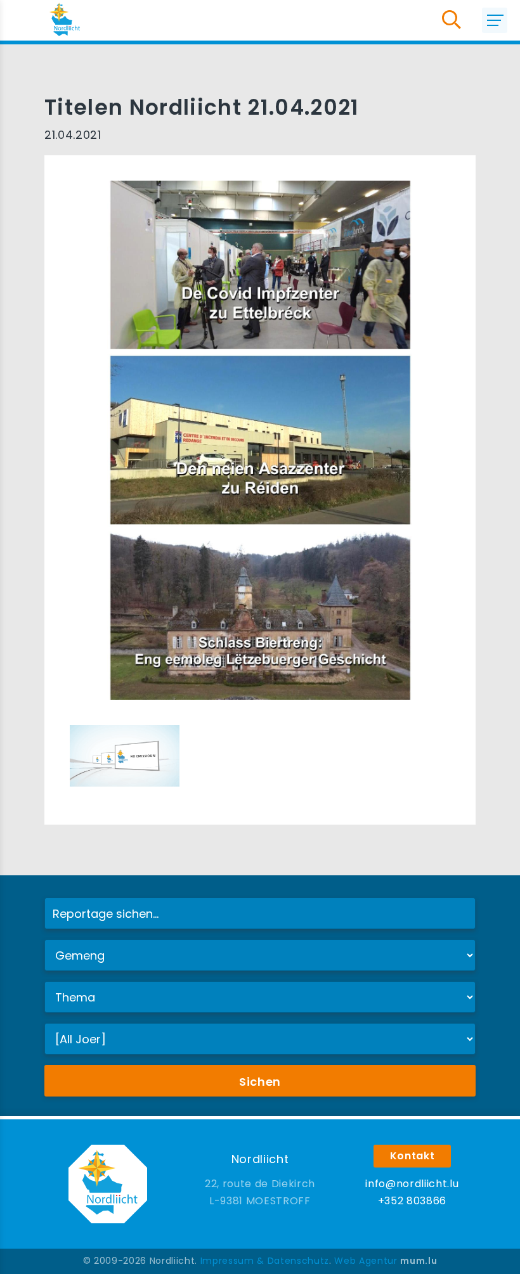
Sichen (260, 1082)
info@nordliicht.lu (411, 1183)
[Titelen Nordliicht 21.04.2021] (124, 755)
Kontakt (412, 1156)
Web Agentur (365, 1260)
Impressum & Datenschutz (264, 1260)
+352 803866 (412, 1201)
